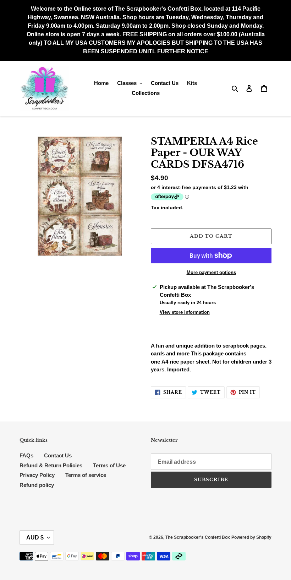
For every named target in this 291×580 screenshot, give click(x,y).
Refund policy (37, 485)
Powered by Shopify (251, 537)
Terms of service (85, 475)
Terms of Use (109, 465)
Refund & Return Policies (51, 465)
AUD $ (35, 538)
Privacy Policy (37, 475)
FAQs (26, 455)
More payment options (211, 272)
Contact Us (58, 455)
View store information (185, 312)
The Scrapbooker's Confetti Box (197, 537)
